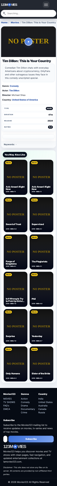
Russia (41, 412)
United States (45, 402)
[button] (28, 41)
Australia (42, 405)
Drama (24, 405)
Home (4, 22)
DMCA (6, 409)
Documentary (28, 409)
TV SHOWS (9, 402)
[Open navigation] (46, 5)
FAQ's (6, 405)
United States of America (25, 99)
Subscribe (31, 439)
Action (24, 398)
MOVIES (7, 398)
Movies (15, 22)
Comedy (14, 86)
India (40, 398)
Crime (24, 412)
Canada (42, 409)
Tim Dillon (14, 90)
